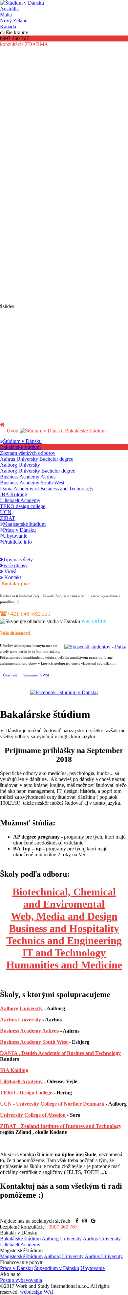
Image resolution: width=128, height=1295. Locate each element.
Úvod (12, 430)
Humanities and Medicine (64, 965)
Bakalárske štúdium (20, 1238)
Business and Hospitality (64, 928)
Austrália (9, 9)
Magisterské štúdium (21, 1256)
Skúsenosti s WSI (36, 675)
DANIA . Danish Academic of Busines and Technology (60, 1053)
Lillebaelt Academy (21, 1081)
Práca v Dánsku (16, 1268)
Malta (6, 14)
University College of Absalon (33, 1115)
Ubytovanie (92, 1268)
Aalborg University (21, 1008)
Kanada (8, 26)
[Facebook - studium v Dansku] (64, 692)
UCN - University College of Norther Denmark (52, 1104)
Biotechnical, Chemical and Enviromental (64, 898)
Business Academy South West (34, 1042)
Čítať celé (10, 675)
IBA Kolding (14, 1070)
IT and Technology (64, 953)
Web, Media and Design (64, 916)
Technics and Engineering (64, 940)
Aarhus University (20, 1019)
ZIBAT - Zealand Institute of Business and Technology (60, 1126)
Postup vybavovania (21, 1280)
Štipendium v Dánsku (56, 1268)
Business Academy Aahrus (29, 1031)
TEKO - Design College (26, 1092)
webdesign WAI (36, 1292)
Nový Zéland (14, 20)
